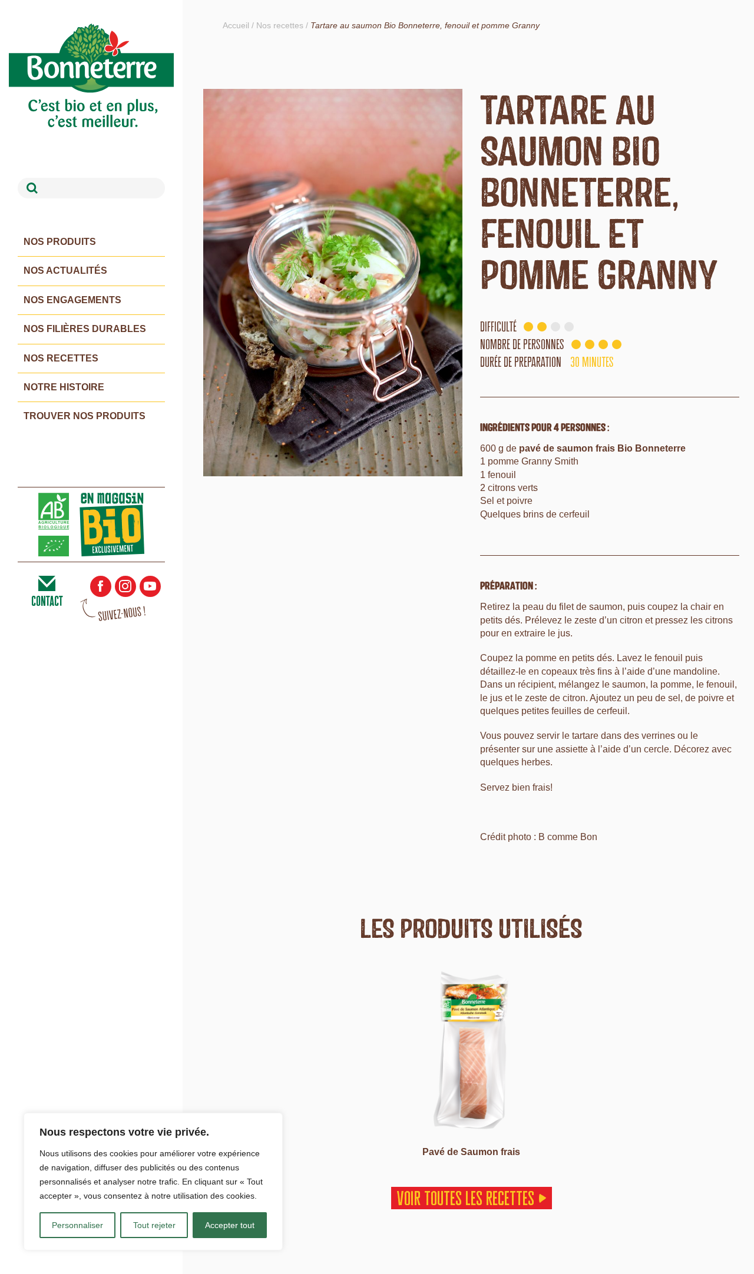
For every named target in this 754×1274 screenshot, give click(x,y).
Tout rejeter (154, 1225)
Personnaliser (77, 1225)
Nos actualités (65, 271)
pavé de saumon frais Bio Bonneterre (602, 448)
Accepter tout (229, 1225)
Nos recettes (61, 358)
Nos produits (60, 242)
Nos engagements (72, 300)
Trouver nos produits (84, 416)
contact (47, 601)
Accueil (236, 25)
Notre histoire (64, 387)
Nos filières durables (85, 329)
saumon (606, 607)
